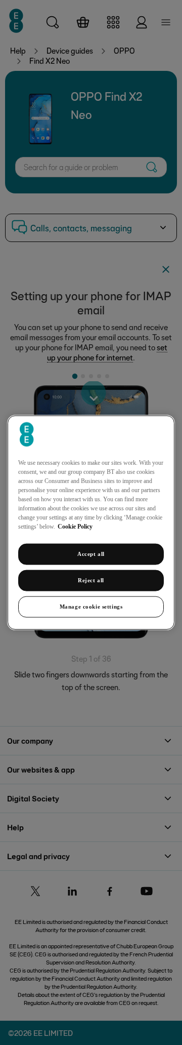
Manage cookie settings (91, 606)
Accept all (91, 554)
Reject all (91, 580)
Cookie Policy (75, 526)
